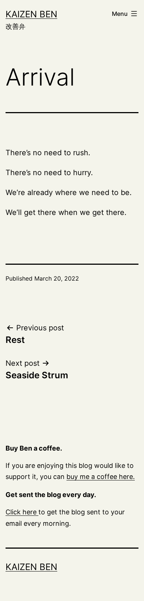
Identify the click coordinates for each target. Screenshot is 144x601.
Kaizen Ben (31, 14)
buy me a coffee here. (100, 476)
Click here (22, 512)
